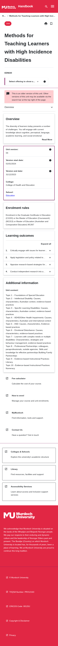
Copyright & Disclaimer (19, 621)
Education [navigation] (10, 195)
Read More (47, 139)
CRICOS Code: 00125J (19, 606)
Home (4, 16)
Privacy (12, 635)
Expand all (46, 244)
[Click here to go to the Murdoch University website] (9, 8)
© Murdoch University (18, 577)
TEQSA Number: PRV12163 (21, 592)
